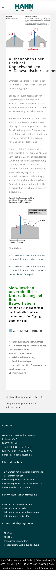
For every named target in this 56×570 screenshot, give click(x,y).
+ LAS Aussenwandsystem (15, 540)
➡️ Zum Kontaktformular (25, 331)
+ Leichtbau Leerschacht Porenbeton (20, 512)
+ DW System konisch (12, 475)
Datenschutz (47, 568)
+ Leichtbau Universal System (17, 504)
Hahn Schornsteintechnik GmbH (17, 560)
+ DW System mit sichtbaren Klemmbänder (23, 471)
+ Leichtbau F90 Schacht (14, 508)
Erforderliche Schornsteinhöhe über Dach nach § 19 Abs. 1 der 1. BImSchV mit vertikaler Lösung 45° (27, 270)
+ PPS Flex (7, 537)
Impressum (32, 568)
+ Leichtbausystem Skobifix (15, 516)
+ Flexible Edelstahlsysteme (16, 487)
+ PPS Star (7, 533)
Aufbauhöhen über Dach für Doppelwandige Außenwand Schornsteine (25, 402)
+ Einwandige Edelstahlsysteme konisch (22, 483)
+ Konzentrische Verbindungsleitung (20, 544)
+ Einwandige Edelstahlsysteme (18, 479)
